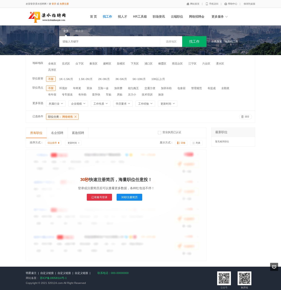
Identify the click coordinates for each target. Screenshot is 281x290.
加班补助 (166, 88)
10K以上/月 (158, 79)
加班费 (118, 88)
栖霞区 (162, 63)
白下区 (80, 63)
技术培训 (147, 94)
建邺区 (107, 63)
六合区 (206, 63)
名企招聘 (57, 132)
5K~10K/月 (139, 79)
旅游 (161, 94)
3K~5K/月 (121, 79)
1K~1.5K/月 (66, 79)
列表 (198, 143)
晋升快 (96, 94)
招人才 (122, 16)
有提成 (212, 88)
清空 (247, 116)
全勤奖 (225, 88)
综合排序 (52, 143)
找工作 (107, 16)
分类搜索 (216, 41)
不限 (51, 79)
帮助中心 (233, 3)
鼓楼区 (121, 63)
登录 (54, 3)
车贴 (108, 94)
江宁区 (192, 63)
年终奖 (77, 88)
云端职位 (177, 16)
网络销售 (60, 116)
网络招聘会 (196, 16)
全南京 (52, 63)
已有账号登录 (99, 197)
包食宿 (181, 88)
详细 (183, 143)
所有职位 (36, 132)
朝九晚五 (133, 88)
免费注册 (64, 3)
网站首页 (195, 3)
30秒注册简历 (129, 197)
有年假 (52, 94)
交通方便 (150, 88)
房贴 (119, 94)
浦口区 (149, 63)
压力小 (132, 94)
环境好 (63, 88)
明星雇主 (31, 273)
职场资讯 (159, 16)
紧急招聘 (78, 132)
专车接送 (67, 94)
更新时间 (72, 143)
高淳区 (52, 69)
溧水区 (220, 63)
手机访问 (214, 3)
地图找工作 (231, 41)
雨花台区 (177, 63)
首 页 (93, 16)
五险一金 (103, 88)
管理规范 (196, 88)
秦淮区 (93, 63)
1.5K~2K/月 (86, 79)
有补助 (82, 94)
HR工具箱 (140, 16)
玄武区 (66, 63)
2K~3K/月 (104, 79)
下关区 (135, 63)
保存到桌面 (249, 3)
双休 (89, 88)
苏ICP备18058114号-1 (53, 277)
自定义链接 (47, 273)
